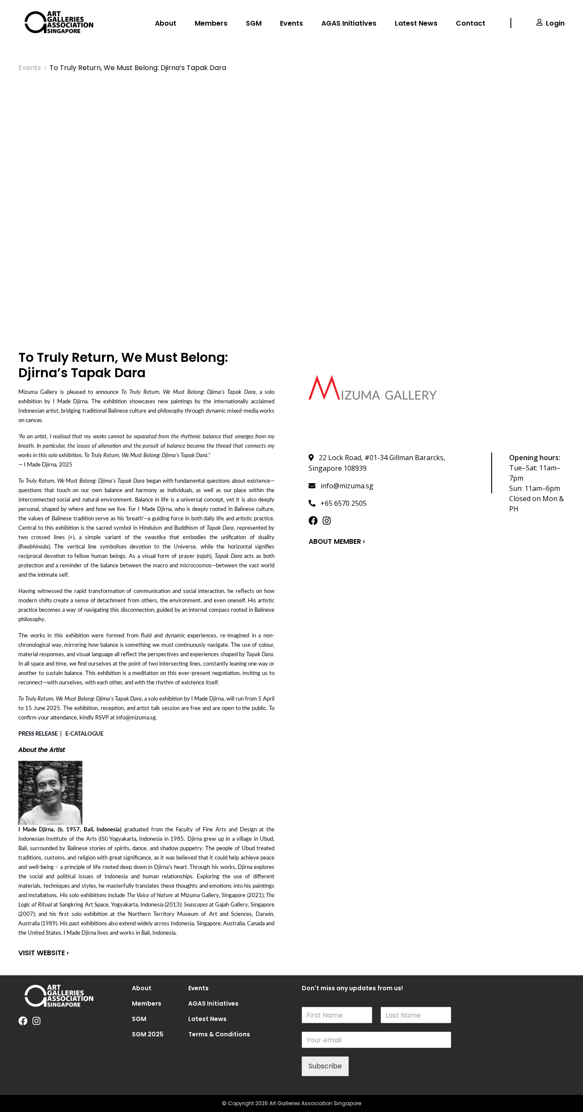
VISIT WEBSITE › (43, 953)
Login (555, 23)
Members (211, 23)
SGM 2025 (147, 1034)
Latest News (416, 23)
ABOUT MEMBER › (337, 541)
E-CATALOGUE (85, 734)
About (165, 23)
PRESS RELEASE (38, 734)
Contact (470, 23)
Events (291, 23)
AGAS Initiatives (348, 23)
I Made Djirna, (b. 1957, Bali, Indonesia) (70, 830)
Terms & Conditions (206, 1034)
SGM (254, 23)
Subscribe (325, 1066)
